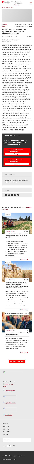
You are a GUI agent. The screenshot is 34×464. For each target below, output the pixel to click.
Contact (5, 434)
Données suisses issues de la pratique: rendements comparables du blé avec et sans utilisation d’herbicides (17, 285)
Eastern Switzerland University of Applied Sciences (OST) (19, 313)
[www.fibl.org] (17, 409)
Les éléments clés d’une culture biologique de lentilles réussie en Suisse (16, 235)
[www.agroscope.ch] (17, 391)
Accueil (5, 423)
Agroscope (7, 214)
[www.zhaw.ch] (17, 415)
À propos (6, 429)
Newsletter (6, 432)
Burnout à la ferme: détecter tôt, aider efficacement (16, 333)
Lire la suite (23, 259)
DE (4, 446)
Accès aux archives (8, 7)
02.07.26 (26, 330)
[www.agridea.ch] (17, 385)
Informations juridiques (9, 459)
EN (14, 446)
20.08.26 (26, 280)
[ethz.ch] (17, 403)
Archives (6, 426)
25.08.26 (26, 231)
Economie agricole (10, 231)
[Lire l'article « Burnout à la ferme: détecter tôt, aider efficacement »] (17, 322)
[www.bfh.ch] (17, 397)
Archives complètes (17, 361)
